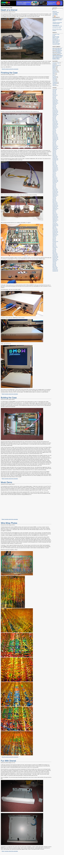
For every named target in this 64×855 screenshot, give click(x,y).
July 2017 (54, 172)
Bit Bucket (54, 66)
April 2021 (54, 132)
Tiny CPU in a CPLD (56, 44)
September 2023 (55, 103)
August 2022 (55, 115)
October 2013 (55, 218)
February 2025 (55, 95)
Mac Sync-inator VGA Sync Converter (57, 30)
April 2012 (54, 226)
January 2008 (55, 268)
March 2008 (55, 266)
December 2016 (55, 180)
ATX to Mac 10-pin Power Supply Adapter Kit (57, 49)
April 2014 (54, 212)
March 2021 (55, 133)
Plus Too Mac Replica (56, 43)
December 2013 (55, 216)
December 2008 (55, 256)
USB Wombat (55, 83)
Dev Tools (54, 69)
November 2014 (55, 206)
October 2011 (55, 233)
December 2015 (55, 191)
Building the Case (9, 397)
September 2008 (55, 259)
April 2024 (54, 98)
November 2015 (55, 192)
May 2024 (54, 97)
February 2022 (55, 121)
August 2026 (55, 89)
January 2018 (55, 166)
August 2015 (55, 196)
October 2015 (55, 193)
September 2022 (55, 114)
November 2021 (55, 124)
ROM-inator (54, 77)
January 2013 (55, 223)
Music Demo (6, 482)
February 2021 (55, 134)
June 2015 (54, 198)
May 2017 (54, 174)
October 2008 (55, 258)
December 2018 (55, 158)
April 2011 (54, 240)
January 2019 (55, 157)
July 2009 (54, 248)
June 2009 (54, 249)
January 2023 (55, 109)
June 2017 (54, 173)
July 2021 (54, 129)
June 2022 (54, 116)
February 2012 (55, 229)
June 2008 (54, 263)
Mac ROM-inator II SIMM (57, 27)
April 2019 (54, 154)
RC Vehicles (55, 76)
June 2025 (54, 92)
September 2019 (55, 148)
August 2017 (55, 171)
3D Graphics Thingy (56, 34)
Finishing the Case (9, 72)
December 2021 (55, 123)
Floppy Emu (55, 70)
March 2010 (55, 246)
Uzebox (54, 84)
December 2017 (55, 167)
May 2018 (54, 162)
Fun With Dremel (8, 760)
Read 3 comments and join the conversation (10, 478)
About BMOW (55, 13)
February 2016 (55, 189)
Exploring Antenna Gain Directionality (57, 53)
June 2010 (54, 242)
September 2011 (55, 234)
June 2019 (54, 151)
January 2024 (55, 99)
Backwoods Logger (56, 36)
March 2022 (55, 120)
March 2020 (55, 145)
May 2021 (54, 131)
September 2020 (55, 139)
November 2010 (55, 241)
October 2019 (55, 147)
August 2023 (55, 104)
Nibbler (54, 73)
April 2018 (54, 163)
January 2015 (55, 204)
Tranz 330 (54, 81)
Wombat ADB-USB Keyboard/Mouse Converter (57, 26)
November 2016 (55, 181)
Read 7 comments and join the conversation (10, 851)
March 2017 (55, 176)
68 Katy (54, 35)
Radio (54, 75)
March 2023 (55, 108)
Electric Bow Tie (55, 38)
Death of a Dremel (9, 9)
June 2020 (54, 141)
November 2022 (55, 112)
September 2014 (55, 208)
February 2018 (55, 165)
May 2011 (54, 239)
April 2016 (54, 187)
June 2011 (54, 238)
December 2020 (55, 137)
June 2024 (54, 96)
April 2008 (54, 265)
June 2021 (54, 130)
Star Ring (54, 78)
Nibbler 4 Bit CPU (56, 42)
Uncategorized (55, 82)
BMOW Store (55, 11)
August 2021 (55, 128)
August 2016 (55, 182)
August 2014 (55, 209)
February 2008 (55, 267)
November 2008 (55, 257)
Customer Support (56, 12)
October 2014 (55, 207)
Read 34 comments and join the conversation (10, 757)
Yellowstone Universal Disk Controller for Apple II (57, 23)
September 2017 (55, 170)
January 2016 (55, 190)
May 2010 (54, 243)
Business (54, 68)
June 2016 (54, 184)
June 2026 (54, 90)
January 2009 (55, 255)
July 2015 (54, 197)
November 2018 (55, 159)
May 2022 (54, 117)
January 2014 (55, 215)
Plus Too (54, 74)
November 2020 (55, 138)
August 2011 (55, 235)
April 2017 (54, 175)
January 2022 (55, 122)
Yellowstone (55, 85)
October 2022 (55, 113)
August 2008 (55, 260)
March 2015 (55, 201)
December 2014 (55, 205)
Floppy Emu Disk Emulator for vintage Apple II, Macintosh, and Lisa (58, 20)
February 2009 (55, 254)
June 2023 (54, 106)
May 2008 (54, 264)
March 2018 (55, 164)
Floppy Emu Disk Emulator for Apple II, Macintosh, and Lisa (58, 56)
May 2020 (54, 142)
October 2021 (55, 125)
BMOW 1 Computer (56, 37)
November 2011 (55, 232)
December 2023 (55, 100)
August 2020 (55, 140)
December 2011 (55, 231)
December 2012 (55, 224)
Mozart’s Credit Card (56, 41)
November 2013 (55, 217)
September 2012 (55, 225)
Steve (53, 48)
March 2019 (55, 155)
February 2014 (55, 214)
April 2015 (54, 200)
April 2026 (54, 91)
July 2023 (54, 105)
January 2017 (55, 179)
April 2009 (54, 251)
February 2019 (55, 156)
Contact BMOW (55, 14)
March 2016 (55, 188)
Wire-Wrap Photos (9, 522)
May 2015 (54, 199)
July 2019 (54, 150)
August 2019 (55, 149)
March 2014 (55, 213)
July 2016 (54, 183)
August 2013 (55, 221)
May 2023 (54, 107)
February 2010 (55, 247)
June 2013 (54, 222)
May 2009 (54, 250)
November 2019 (55, 146)
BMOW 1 (54, 67)
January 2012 (55, 230)
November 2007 (55, 271)
